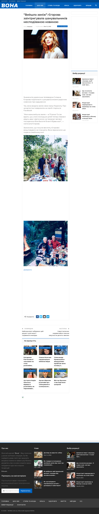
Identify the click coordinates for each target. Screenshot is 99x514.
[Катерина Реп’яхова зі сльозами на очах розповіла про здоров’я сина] (30, 350)
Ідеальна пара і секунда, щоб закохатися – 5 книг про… (85, 454)
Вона (17, 453)
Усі (81, 501)
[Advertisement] (46, 78)
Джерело (28, 270)
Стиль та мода (54, 5)
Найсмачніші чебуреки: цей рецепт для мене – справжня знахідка (32, 333)
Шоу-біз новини (62, 26)
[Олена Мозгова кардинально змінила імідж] (45, 350)
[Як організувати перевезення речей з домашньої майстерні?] (38, 484)
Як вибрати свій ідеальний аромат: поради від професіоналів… (53, 473)
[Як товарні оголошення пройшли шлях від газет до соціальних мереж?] (38, 463)
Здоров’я (77, 5)
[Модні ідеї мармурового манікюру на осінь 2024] (77, 105)
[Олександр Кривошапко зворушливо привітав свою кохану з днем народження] (61, 350)
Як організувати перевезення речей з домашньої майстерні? (52, 483)
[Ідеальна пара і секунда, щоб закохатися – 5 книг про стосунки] (77, 81)
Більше (88, 5)
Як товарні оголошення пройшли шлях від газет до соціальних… (54, 463)
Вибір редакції (21, 1)
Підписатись (25, 491)
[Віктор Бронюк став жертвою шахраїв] (61, 373)
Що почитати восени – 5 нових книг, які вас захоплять (85, 465)
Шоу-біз (40, 5)
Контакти (4, 1)
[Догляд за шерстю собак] (38, 455)
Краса (66, 5)
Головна (29, 5)
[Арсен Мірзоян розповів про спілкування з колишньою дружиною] (45, 373)
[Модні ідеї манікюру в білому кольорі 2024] (77, 117)
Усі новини (12, 1)
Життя (63, 501)
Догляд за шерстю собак (53, 452)
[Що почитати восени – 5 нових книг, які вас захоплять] (77, 93)
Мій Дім (73, 501)
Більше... (4, 471)
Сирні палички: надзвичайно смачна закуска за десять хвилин (59, 333)
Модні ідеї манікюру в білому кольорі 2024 (89, 116)
